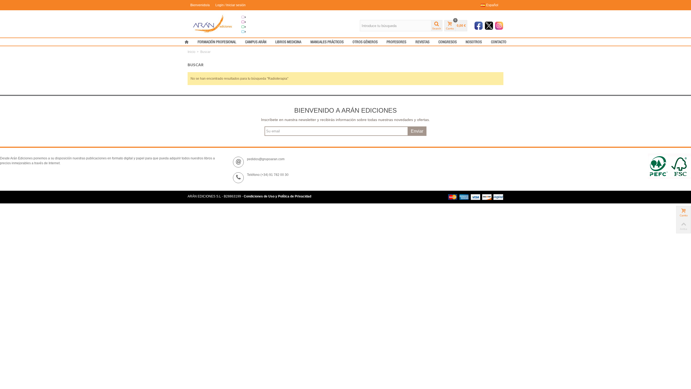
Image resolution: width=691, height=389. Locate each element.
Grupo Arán (254, 17)
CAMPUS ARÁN (255, 42)
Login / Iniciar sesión (230, 5)
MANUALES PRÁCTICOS (327, 42)
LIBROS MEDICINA (288, 42)
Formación (254, 27)
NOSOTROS (474, 42)
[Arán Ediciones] (212, 23)
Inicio (191, 52)
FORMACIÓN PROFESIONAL (217, 42)
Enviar (417, 131)
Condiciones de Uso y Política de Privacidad (277, 196)
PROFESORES (396, 42)
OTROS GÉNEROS (365, 42)
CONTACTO (498, 42)
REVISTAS (422, 42)
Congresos (254, 22)
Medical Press (256, 32)
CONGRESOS (447, 42)
